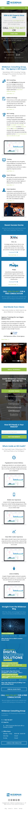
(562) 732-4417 (17, 27)
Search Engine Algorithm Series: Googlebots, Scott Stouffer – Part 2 (11, 671)
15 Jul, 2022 (13, 680)
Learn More (9, 93)
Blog (6, 808)
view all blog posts (14, 689)
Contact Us (10, 808)
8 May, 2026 (14, 635)
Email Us (5, 722)
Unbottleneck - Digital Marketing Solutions (12, 665)
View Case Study (12, 255)
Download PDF (12, 252)
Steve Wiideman (6, 635)
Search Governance (7, 633)
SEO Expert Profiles (14, 391)
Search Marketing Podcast (10, 663)
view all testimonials (14, 369)
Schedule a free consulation (14, 743)
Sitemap (20, 808)
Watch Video (4, 339)
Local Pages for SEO (18, 20)
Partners (16, 808)
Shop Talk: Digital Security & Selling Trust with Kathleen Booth (13, 683)
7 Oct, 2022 (13, 668)
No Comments (23, 635)
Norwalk (15, 128)
